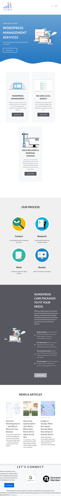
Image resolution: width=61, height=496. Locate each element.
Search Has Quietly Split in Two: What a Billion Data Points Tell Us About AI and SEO (29, 429)
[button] (52, 6)
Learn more (17, 114)
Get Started (9, 485)
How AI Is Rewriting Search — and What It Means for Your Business (13, 426)
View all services (30, 188)
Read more (40, 375)
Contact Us (13, 495)
